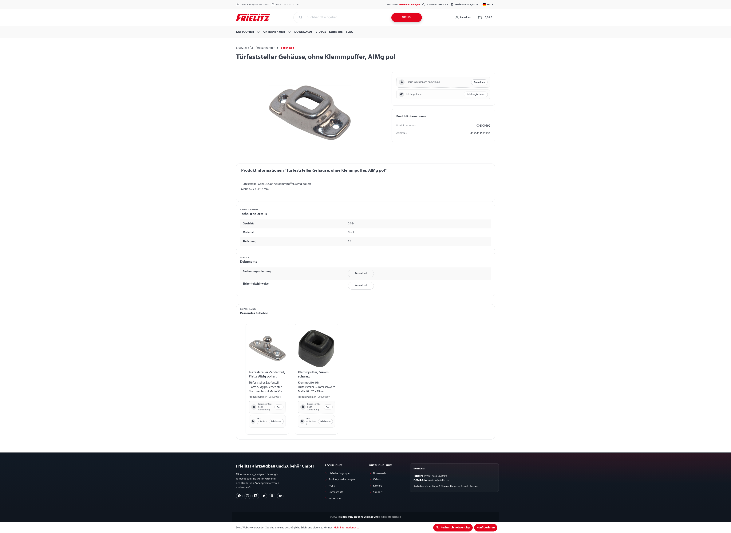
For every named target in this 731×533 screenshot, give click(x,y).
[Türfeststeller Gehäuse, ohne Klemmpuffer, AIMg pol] (310, 113)
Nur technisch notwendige (453, 527)
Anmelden (479, 82)
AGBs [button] (332, 485)
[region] (310, 113)
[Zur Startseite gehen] (253, 17)
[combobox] (346, 17)
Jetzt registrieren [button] (476, 94)
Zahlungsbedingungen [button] (342, 479)
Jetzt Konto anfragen (409, 4)
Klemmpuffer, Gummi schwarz (314, 374)
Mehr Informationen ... (346, 527)
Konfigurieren (486, 527)
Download (361, 273)
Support (377, 492)
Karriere (377, 485)
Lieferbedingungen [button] (339, 473)
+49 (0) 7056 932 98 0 (259, 4)
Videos (377, 479)
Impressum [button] (335, 498)
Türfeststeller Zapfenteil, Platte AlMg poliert (267, 374)
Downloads (379, 473)
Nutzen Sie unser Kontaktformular (460, 486)
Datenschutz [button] (336, 492)
